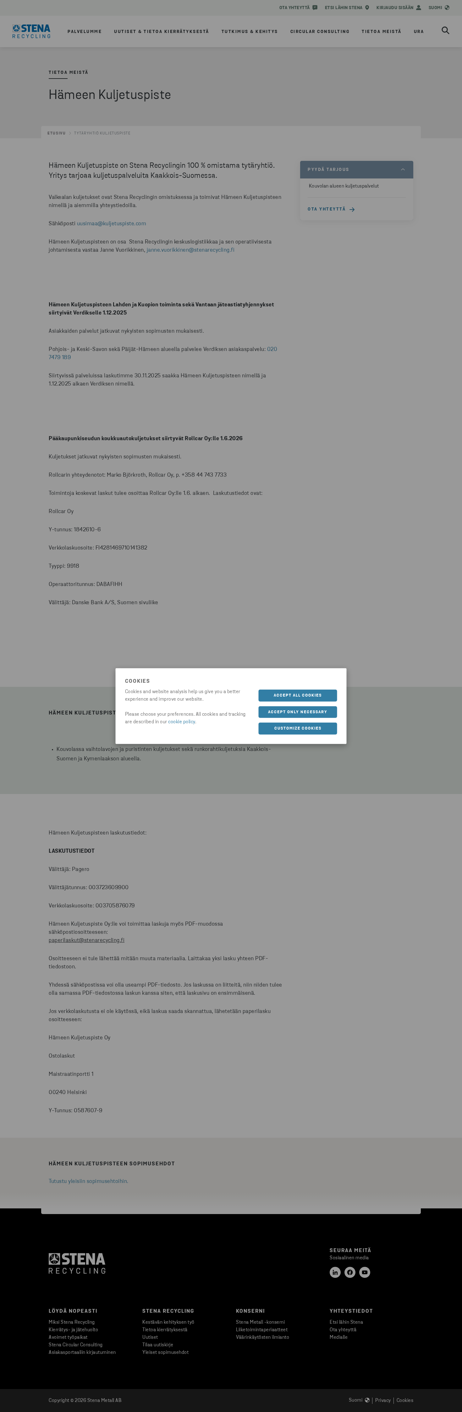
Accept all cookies (298, 695)
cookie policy (181, 722)
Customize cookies (298, 728)
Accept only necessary (297, 712)
